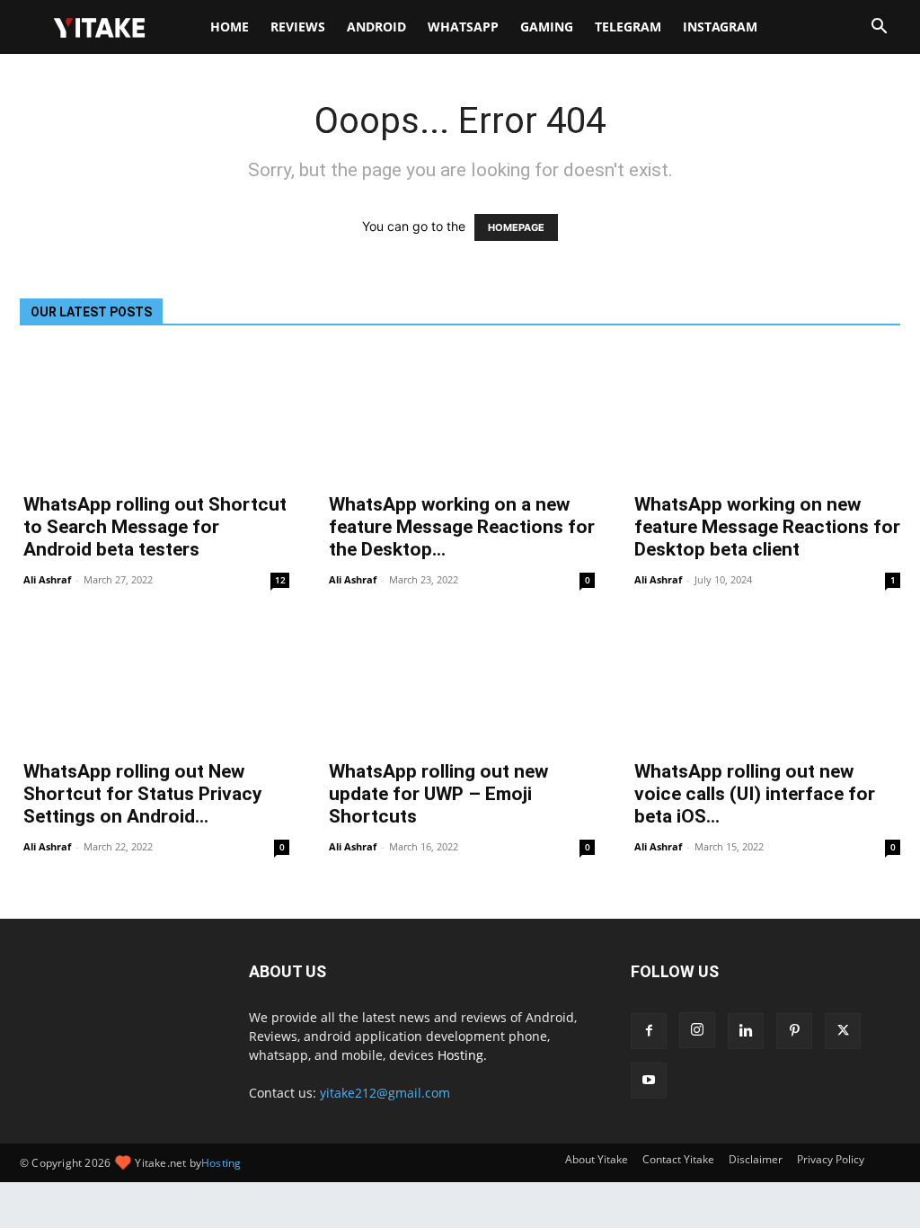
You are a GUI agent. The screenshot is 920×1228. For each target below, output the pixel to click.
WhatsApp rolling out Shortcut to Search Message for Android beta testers (155, 527)
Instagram (720, 26)
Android (376, 26)
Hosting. (462, 1054)
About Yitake (596, 1159)
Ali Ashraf (47, 579)
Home (229, 26)
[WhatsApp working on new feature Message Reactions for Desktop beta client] (765, 415)
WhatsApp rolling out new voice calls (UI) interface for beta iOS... (754, 794)
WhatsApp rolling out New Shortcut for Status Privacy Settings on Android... (142, 794)
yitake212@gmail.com (385, 1092)
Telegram (628, 26)
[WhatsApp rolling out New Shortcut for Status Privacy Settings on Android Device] (154, 682)
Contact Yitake (678, 1159)
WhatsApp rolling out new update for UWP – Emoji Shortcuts (438, 794)
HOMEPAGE (516, 227)
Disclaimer (756, 1159)
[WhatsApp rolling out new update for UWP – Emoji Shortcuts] (460, 682)
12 (280, 580)
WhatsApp (463, 26)
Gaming (546, 26)
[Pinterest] (794, 1031)
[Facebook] (649, 1031)
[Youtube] (649, 1081)
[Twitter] (843, 1031)
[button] (878, 28)
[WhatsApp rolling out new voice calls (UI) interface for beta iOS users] (765, 682)
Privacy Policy (830, 1159)
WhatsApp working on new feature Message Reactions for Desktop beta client (767, 527)
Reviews (297, 26)
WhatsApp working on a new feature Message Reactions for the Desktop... (462, 527)
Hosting (221, 1162)
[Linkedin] (746, 1031)
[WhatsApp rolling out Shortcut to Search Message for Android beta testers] (154, 415)
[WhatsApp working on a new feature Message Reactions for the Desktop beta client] (460, 415)
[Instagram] (697, 1030)
